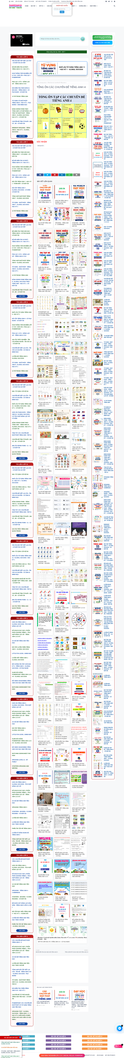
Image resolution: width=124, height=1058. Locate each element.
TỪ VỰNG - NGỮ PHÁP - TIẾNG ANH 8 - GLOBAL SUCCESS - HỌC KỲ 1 (11, 1046)
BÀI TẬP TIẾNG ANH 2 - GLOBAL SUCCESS (9, 1041)
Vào (62, 12)
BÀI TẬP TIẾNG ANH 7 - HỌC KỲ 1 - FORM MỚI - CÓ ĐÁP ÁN (62, 1055)
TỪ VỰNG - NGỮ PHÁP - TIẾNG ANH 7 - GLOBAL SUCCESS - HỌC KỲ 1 (11, 1051)
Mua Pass (118, 1046)
